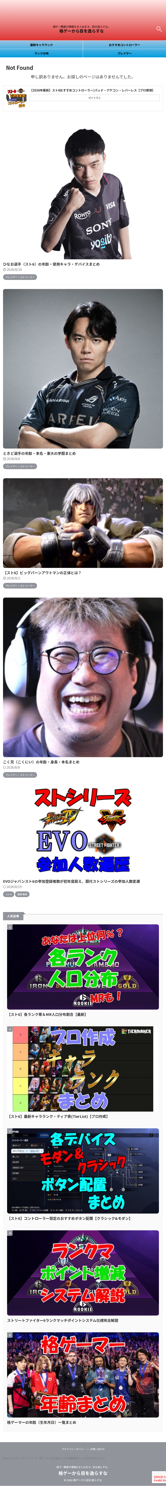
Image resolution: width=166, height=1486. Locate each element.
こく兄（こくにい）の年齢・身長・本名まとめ (41, 761)
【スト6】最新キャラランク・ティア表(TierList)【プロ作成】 (58, 1116)
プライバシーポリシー (74, 1449)
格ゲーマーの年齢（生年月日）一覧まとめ (41, 1422)
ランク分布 (41, 53)
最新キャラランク (41, 45)
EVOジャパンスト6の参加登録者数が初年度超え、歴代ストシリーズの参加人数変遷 (71, 881)
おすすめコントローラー (124, 45)
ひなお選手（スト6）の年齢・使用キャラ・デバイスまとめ (51, 264)
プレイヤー (124, 53)
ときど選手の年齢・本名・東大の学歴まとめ (39, 453)
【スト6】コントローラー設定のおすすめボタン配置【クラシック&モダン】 (69, 1218)
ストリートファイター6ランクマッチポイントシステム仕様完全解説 (62, 1320)
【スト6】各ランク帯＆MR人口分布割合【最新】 (47, 1014)
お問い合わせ (97, 1449)
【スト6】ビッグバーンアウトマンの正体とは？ (42, 572)
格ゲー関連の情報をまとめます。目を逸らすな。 (83, 1467)
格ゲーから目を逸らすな (81, 31)
